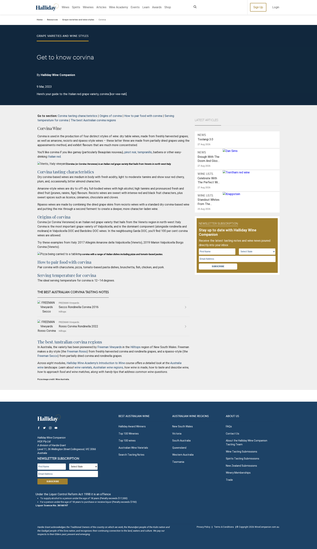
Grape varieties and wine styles (78, 20)
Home (40, 20)
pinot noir (130, 152)
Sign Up (258, 7)
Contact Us (232, 433)
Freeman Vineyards (109, 347)
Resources (52, 20)
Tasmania (178, 461)
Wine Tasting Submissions (241, 451)
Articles (101, 7)
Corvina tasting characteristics (77, 116)
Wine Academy (118, 7)
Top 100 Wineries (129, 433)
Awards (157, 7)
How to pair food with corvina (143, 116)
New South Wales (182, 426)
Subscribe (218, 266)
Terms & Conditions (224, 527)
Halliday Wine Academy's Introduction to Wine (96, 363)
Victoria (176, 433)
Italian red (54, 156)
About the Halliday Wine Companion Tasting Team (246, 442)
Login (275, 7)
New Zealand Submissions (241, 465)
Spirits (76, 7)
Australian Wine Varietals (133, 447)
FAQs (229, 426)
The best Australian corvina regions (93, 120)
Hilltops (135, 347)
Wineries (88, 7)
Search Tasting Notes (131, 454)
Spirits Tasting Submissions (242, 458)
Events (135, 7)
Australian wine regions (108, 367)
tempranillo (144, 152)
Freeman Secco (47, 356)
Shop (167, 7)
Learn (146, 7)
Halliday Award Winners (132, 426)
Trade (229, 479)
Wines (65, 7)
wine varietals (83, 367)
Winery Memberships (238, 472)
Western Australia (183, 454)
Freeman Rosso (77, 351)
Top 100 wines (127, 440)
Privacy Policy (203, 527)
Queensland (179, 447)
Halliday (47, 7)
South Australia (181, 440)
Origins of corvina (111, 116)
